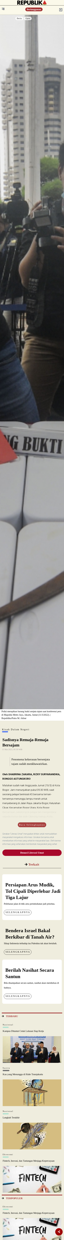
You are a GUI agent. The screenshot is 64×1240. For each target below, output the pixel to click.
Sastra (6, 1068)
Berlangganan (34, 9)
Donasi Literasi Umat (32, 852)
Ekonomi (8, 1154)
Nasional (8, 1025)
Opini (27, 18)
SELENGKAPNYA (18, 912)
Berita (19, 18)
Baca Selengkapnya (32, 825)
